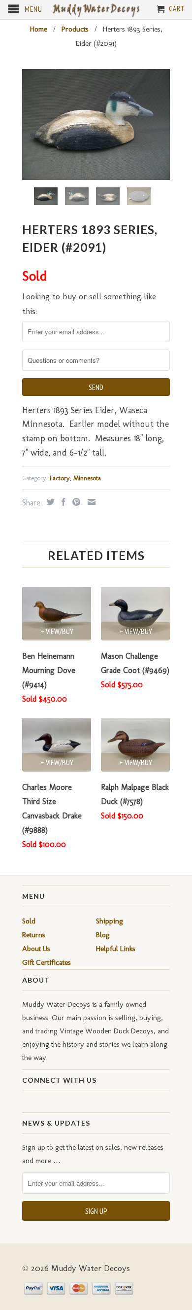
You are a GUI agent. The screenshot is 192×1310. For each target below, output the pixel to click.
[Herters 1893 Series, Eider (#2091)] (96, 124)
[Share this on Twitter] (49, 502)
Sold (28, 921)
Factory (60, 478)
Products (75, 29)
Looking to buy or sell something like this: (89, 304)
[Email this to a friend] (90, 502)
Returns (33, 934)
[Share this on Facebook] (62, 502)
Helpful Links (115, 948)
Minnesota (87, 478)
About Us (36, 948)
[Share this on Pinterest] (75, 502)
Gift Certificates (46, 962)
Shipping (109, 921)
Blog (103, 934)
